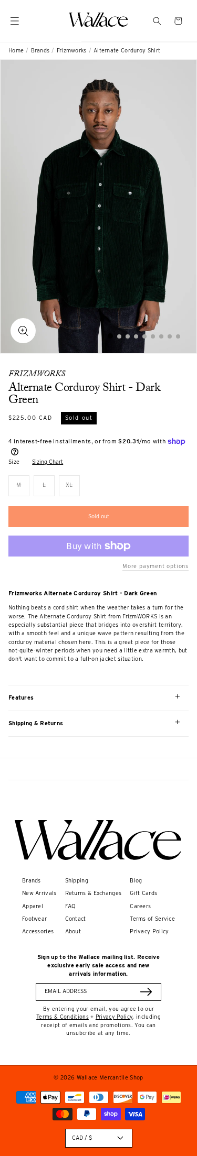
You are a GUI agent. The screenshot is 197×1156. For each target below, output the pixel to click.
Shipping (76, 880)
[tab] (110, 336)
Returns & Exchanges (93, 893)
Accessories (38, 931)
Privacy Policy (149, 931)
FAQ (70, 906)
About (73, 931)
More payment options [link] (155, 566)
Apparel (32, 906)
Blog (136, 880)
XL (73, 489)
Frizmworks (72, 50)
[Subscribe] (146, 991)
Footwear (34, 918)
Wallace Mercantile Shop (110, 1077)
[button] (157, 21)
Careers (140, 906)
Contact (75, 918)
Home (16, 50)
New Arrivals (39, 893)
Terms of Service (152, 918)
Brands (40, 50)
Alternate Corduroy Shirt (127, 50)
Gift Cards (143, 893)
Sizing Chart (47, 462)
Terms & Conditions (62, 1016)
